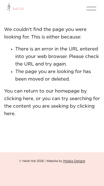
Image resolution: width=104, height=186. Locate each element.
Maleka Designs (74, 161)
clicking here (18, 98)
